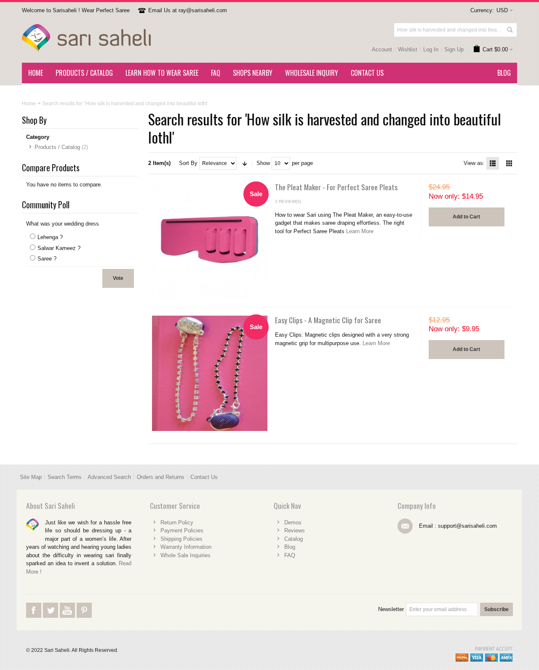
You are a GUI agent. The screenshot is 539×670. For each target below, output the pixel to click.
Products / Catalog (57, 147)
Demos (293, 522)
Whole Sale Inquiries (185, 555)
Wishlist (407, 49)
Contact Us (204, 477)
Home (29, 103)
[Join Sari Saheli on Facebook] (34, 617)
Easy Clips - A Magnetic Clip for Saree (328, 319)
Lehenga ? (50, 237)
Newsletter (391, 609)
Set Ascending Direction (244, 163)
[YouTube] (68, 617)
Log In (430, 49)
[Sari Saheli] (86, 38)
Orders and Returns (160, 477)
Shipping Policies (181, 539)
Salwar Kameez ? (58, 248)
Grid (509, 163)
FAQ (289, 555)
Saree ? (46, 258)
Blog (289, 547)
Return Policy (176, 522)
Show (263, 163)
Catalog (293, 539)
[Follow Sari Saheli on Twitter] (51, 617)
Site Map (31, 477)
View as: (474, 163)
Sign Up (454, 49)
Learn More (360, 231)
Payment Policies (181, 530)
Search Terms (65, 477)
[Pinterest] (84, 617)
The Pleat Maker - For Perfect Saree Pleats (336, 186)
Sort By (188, 163)
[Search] (510, 30)
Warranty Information (185, 547)
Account (382, 49)
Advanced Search (109, 477)
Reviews (294, 530)
